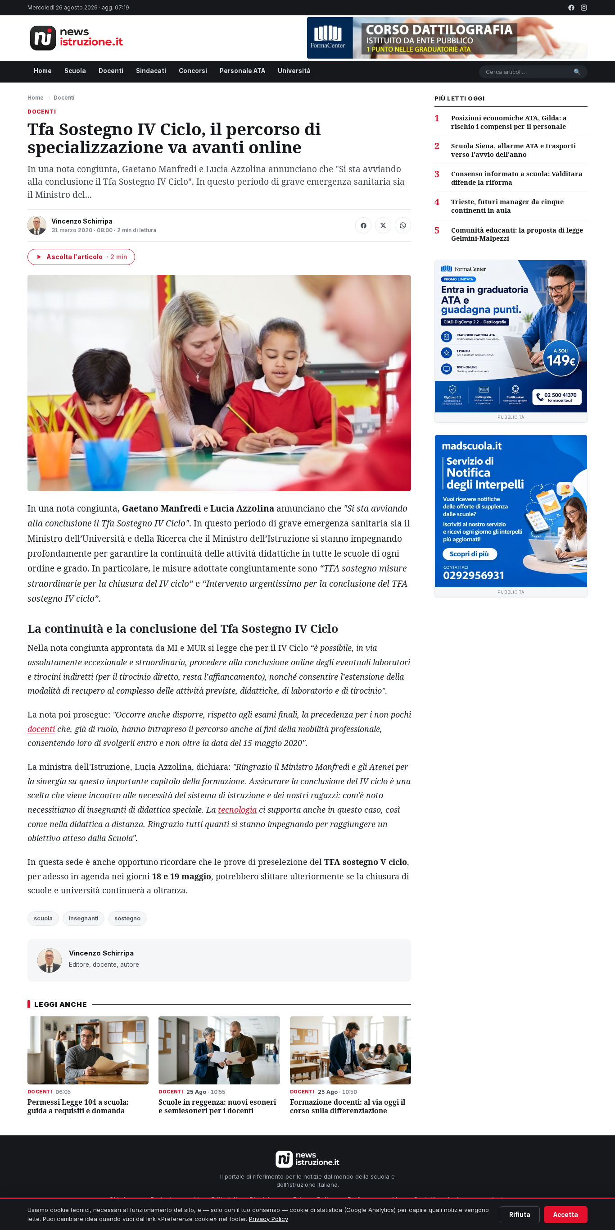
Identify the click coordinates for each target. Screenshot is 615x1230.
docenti (41, 728)
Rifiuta (519, 1214)
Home (43, 70)
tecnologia (237, 809)
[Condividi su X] (383, 225)
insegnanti (83, 918)
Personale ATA (242, 70)
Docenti (111, 70)
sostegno (127, 918)
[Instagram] (584, 7)
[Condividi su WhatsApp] (403, 225)
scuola (43, 918)
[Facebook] (571, 7)
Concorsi (193, 70)
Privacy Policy (268, 1218)
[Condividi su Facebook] (363, 225)
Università (294, 70)
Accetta (565, 1214)
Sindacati (151, 70)
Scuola (75, 70)
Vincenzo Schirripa (82, 221)
